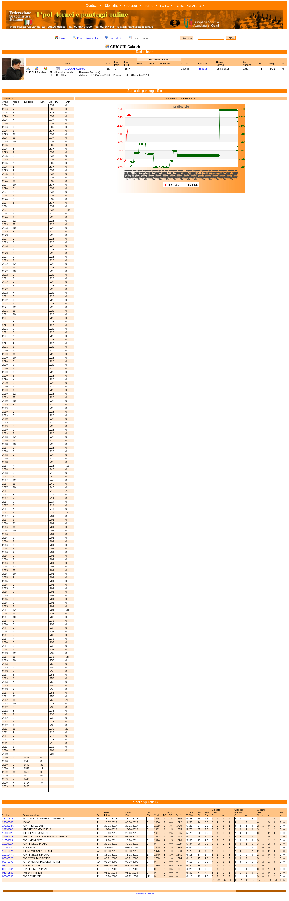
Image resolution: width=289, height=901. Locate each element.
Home (62, 38)
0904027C (8, 861)
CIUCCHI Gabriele (75, 68)
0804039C (8, 876)
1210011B (7, 836)
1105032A (7, 840)
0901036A (7, 869)
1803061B (7, 818)
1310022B (7, 833)
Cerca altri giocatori (87, 38)
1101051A (7, 843)
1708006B (7, 822)
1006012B (7, 847)
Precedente (116, 38)
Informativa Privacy (145, 893)
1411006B (7, 829)
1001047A (7, 854)
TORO (180, 5)
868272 (203, 68)
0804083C (8, 872)
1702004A (7, 825)
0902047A (7, 865)
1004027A (7, 851)
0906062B (7, 858)
